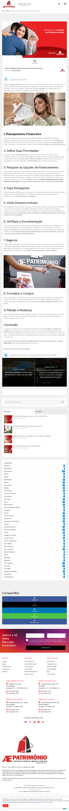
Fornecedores (51, 674)
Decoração (7, 499)
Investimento (8, 518)
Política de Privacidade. (46, 802)
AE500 (6, 474)
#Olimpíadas (8, 468)
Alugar (4, 664)
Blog (7, 11)
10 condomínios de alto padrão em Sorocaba (26, 446)
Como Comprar (29, 666)
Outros (6, 532)
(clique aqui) (7, 343)
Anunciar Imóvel (29, 661)
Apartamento (8, 479)
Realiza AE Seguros (9, 552)
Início (3, 11)
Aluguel (6, 477)
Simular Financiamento (31, 671)
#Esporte (7, 465)
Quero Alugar (8, 543)
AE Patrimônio (16, 71)
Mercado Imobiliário (10, 529)
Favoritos (4, 671)
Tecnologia (7, 568)
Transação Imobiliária (10, 571)
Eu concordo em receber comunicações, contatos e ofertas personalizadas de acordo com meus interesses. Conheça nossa (47, 641)
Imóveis (6, 513)
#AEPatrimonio (14, 355)
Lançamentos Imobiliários (11, 521)
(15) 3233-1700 (46, 691)
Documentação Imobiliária (12, 507)
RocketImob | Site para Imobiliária (41, 791)
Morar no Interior (45, 355)
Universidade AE (8, 577)
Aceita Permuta (6, 666)
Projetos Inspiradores (10, 541)
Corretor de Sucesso (10, 493)
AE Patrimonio (8, 471)
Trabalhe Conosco (52, 664)
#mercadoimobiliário (34, 355)
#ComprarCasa (24, 355)
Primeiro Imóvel (22, 79)
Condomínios (8, 491)
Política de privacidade (34, 790)
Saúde (6, 555)
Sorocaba (53, 355)
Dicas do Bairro (8, 504)
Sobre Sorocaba (51, 666)
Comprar (4, 661)
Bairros (6, 482)
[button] (34, 4)
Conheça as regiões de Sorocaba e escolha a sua (27, 426)
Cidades (6, 488)
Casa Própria (13, 79)
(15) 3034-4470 (14, 710)
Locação (6, 524)
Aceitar (6, 805)
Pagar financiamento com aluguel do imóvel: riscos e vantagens (32, 436)
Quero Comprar (8, 549)
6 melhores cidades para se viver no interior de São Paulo (30, 416)
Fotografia (7, 510)
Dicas (5, 502)
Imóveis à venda (9, 516)
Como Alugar (28, 669)
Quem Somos (51, 661)
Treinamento (8, 574)
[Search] (62, 402)
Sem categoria (8, 563)
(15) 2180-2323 (45, 710)
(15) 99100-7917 (13, 693)
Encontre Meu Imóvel (30, 664)
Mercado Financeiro (10, 527)
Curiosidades (8, 496)
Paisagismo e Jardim (10, 535)
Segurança (7, 557)
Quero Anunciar (8, 546)
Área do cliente (29, 674)
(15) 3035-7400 (14, 691)
